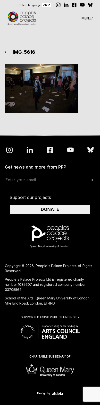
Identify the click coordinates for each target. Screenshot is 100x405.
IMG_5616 (24, 52)
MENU (86, 18)
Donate (50, 209)
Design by (43, 393)
